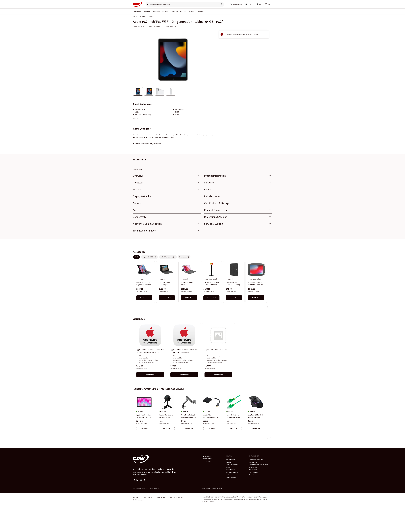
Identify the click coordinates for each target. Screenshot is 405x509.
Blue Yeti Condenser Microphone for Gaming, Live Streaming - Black (166, 416)
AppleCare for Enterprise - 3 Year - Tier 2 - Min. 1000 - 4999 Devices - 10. (184, 351)
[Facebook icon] (134, 480)
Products (205, 461)
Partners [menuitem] (183, 11)
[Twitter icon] (141, 480)
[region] (202, 285)
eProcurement (253, 462)
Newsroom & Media (231, 477)
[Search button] (221, 4)
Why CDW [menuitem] (200, 11)
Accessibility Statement (232, 464)
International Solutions (232, 472)
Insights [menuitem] (191, 11)
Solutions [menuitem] (156, 11)
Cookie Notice (160, 497)
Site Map (135, 497)
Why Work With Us (230, 459)
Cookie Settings (138, 500)
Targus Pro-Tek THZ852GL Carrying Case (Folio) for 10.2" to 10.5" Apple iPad (233, 283)
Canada (214, 488)
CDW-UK (219, 488)
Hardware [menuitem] (137, 11)
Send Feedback (253, 467)
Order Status (207, 459)
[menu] (236, 4)
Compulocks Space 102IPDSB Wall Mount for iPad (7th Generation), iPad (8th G (256, 283)
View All (136, 119)
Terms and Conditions (176, 497)
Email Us (156, 488)
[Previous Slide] (267, 307)
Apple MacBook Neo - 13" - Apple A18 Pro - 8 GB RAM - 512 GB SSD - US (144, 416)
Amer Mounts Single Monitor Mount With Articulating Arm (188, 416)
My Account (206, 456)
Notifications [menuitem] (237, 4)
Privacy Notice (147, 497)
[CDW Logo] (137, 4)
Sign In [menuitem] (250, 4)
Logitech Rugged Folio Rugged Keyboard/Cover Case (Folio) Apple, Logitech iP (166, 283)
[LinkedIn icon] (137, 480)
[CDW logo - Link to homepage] (137, 4)
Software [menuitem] (147, 11)
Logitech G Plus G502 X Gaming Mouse (255, 416)
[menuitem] (231, 4)
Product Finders (253, 475)
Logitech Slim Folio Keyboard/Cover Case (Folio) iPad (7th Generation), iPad (144, 283)
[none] (137, 11)
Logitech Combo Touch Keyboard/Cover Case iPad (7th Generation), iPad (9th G (189, 283)
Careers (228, 467)
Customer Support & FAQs (256, 459)
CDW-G (208, 488)
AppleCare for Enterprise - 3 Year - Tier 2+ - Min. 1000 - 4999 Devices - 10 (150, 351)
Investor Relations (230, 469)
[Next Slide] (270, 307)
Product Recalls (253, 469)
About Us (228, 462)
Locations (228, 475)
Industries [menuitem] (174, 11)
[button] (267, 4)
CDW (203, 488)
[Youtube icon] (144, 480)
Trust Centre (229, 480)
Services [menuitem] (165, 11)
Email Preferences (253, 472)
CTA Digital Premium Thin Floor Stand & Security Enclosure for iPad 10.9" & (211, 283)
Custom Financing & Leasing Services (258, 464)
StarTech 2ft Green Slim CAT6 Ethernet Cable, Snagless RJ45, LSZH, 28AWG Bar (233, 416)
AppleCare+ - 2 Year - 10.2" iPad (216, 350)
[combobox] (182, 4)
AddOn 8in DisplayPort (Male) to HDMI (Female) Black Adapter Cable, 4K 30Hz (211, 416)
